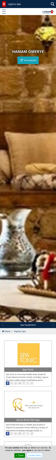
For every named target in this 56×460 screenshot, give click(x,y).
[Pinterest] (24, 433)
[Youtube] (20, 433)
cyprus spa (14, 4)
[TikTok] (32, 433)
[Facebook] (7, 433)
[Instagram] (11, 433)
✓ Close (20, 455)
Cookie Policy (34, 455)
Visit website (29, 60)
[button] (21, 319)
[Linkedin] (15, 433)
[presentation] (5, 170)
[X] (28, 433)
